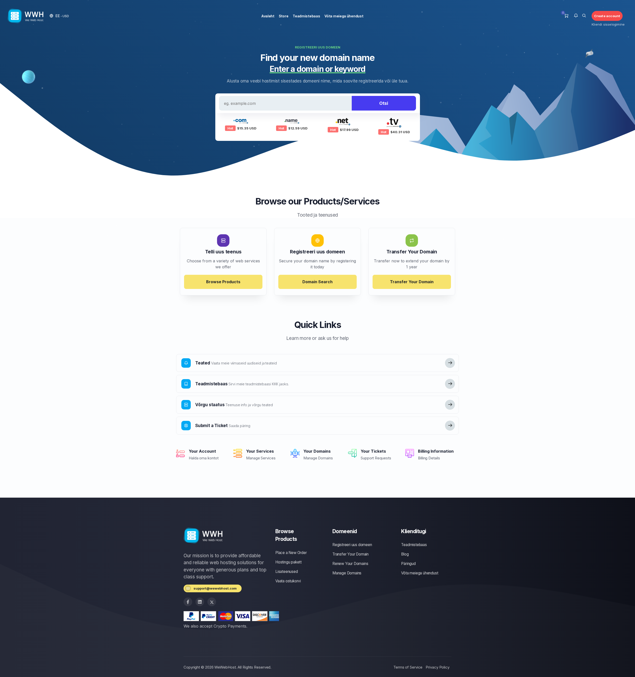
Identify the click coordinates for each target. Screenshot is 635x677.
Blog (405, 554)
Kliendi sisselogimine (607, 24)
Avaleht (267, 16)
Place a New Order (291, 552)
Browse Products (223, 281)
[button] (59, 15)
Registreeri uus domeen (352, 544)
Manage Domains (346, 573)
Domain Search (317, 281)
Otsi (383, 103)
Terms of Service (407, 667)
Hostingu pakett (288, 562)
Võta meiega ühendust (343, 16)
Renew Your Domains (350, 563)
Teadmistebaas (306, 16)
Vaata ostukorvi (288, 581)
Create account (607, 16)
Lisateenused (286, 571)
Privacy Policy (437, 667)
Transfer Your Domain (412, 281)
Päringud (408, 563)
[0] (566, 16)
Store (283, 16)
